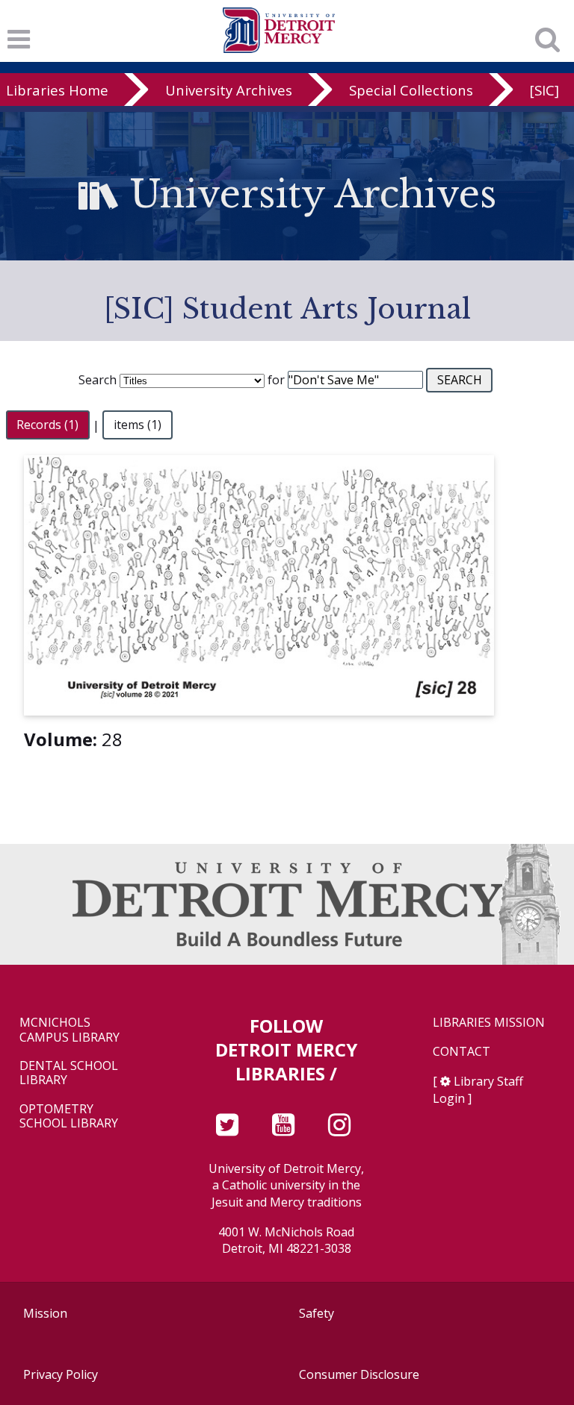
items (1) (137, 425)
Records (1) (47, 425)
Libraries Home (57, 90)
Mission (45, 1313)
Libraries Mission (489, 1023)
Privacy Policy (60, 1374)
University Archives (228, 90)
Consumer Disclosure (359, 1374)
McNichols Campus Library (69, 1030)
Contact (461, 1052)
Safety (316, 1313)
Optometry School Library (68, 1116)
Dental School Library (68, 1073)
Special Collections (411, 90)
